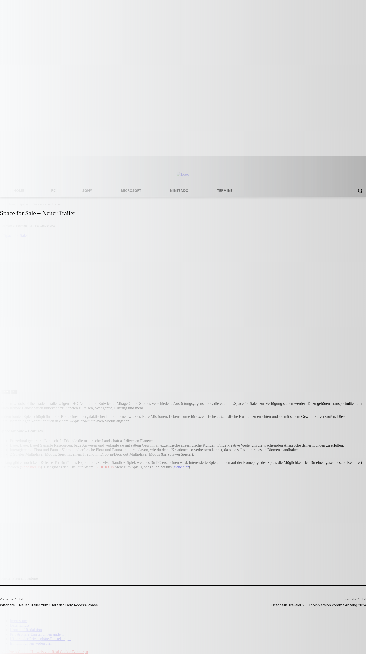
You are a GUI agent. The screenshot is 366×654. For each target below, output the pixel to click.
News (4, 391)
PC (13, 391)
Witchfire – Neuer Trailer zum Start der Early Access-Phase (49, 605)
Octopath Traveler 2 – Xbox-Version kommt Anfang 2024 (318, 605)
